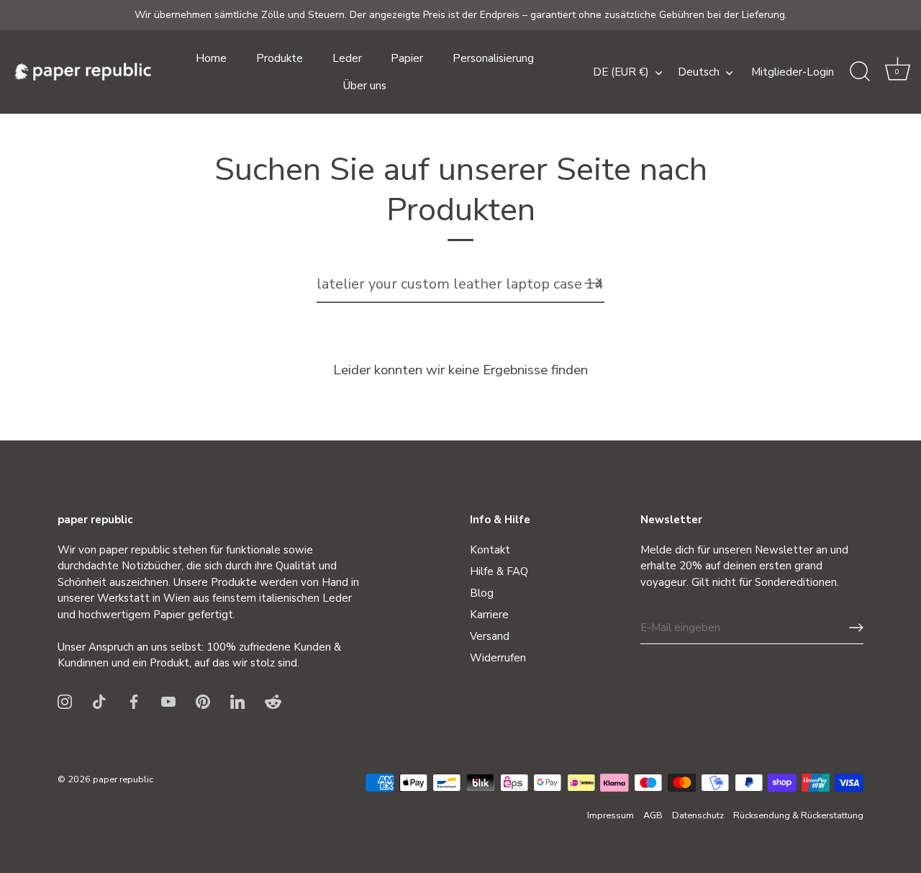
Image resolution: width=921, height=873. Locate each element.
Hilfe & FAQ (499, 571)
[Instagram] (65, 701)
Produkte (279, 58)
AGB (653, 815)
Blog (482, 593)
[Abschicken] (856, 627)
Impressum (610, 815)
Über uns (364, 85)
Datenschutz (698, 815)
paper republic (123, 779)
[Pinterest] (203, 701)
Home (211, 58)
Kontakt (490, 550)
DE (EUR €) (621, 72)
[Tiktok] (99, 701)
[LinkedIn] (237, 701)
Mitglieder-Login (792, 72)
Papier (407, 58)
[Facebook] (134, 701)
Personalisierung (493, 58)
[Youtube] (168, 701)
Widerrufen (498, 658)
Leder (347, 58)
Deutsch (699, 72)
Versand (489, 636)
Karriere (489, 614)
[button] (897, 72)
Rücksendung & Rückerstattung (798, 815)
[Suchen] (860, 72)
